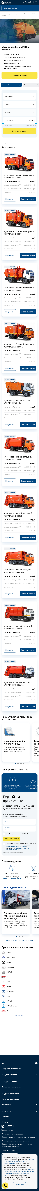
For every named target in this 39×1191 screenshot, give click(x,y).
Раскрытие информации (11, 1069)
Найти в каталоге (19, 131)
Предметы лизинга (9, 1075)
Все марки (18, 1015)
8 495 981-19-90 (30, 1)
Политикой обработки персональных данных (18, 845)
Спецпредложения (13, 887)
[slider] (3, 124)
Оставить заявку (28, 199)
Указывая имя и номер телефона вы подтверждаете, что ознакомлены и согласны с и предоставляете (21, 846)
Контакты (5, 1117)
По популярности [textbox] (8, 147)
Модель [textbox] (8, 112)
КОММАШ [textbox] (8, 104)
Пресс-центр (6, 1111)
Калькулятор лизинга (10, 1099)
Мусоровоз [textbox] (9, 96)
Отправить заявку (19, 75)
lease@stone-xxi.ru (8, 1130)
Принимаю (19, 1185)
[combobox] (19, 96)
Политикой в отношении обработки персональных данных (19, 1170)
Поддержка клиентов (10, 1094)
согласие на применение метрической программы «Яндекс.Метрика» (19, 1161)
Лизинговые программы (11, 1087)
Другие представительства (10, 1146)
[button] (15, 763)
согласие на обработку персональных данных (17, 848)
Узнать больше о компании (12, 879)
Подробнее (9, 199)
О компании (6, 1104)
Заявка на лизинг (10, 8)
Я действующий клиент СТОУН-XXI (17, 834)
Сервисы (5, 1122)
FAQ (3, 1063)
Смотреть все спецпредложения (19, 940)
